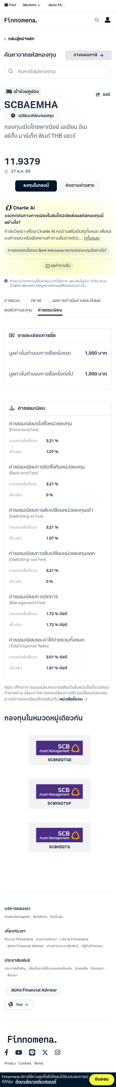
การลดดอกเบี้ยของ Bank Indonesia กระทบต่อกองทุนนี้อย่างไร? (57, 251)
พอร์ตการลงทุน (18, 310)
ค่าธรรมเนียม (50, 310)
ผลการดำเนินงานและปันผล (76, 301)
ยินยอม (102, 1079)
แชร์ (106, 95)
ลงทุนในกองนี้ (36, 186)
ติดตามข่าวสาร (80, 186)
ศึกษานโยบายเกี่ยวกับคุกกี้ (35, 1082)
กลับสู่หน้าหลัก (20, 39)
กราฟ (36, 301)
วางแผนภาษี (85, 55)
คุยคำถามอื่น (60, 266)
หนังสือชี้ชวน (71, 699)
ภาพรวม (12, 301)
